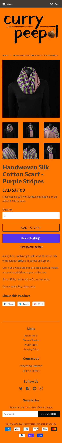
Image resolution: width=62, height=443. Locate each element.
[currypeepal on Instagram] (41, 389)
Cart (57, 4)
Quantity (7, 209)
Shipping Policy (31, 349)
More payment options (31, 246)
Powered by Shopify (46, 423)
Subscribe (49, 414)
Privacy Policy (31, 344)
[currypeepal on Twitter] (21, 389)
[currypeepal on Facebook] (28, 389)
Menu (9, 4)
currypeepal (30, 423)
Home (5, 55)
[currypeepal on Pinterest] (34, 389)
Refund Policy (31, 335)
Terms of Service (31, 340)
